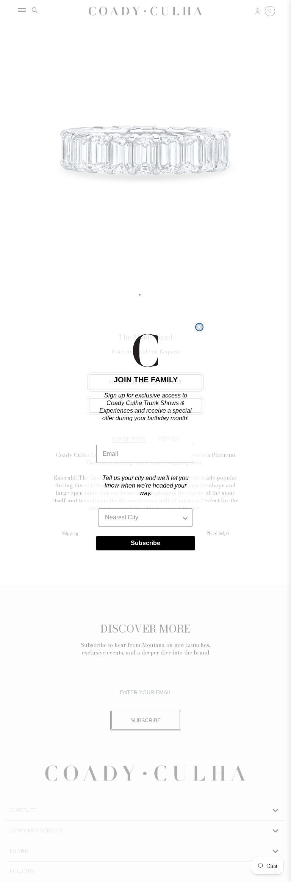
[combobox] (143, 517)
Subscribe (145, 543)
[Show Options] (185, 517)
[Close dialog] (199, 327)
